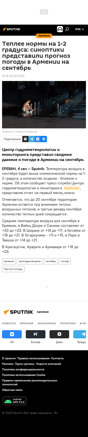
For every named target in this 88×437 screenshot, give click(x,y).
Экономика (46, 323)
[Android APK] (14, 401)
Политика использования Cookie (23, 375)
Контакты (57, 358)
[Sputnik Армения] (12, 31)
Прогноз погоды (13, 268)
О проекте (9, 358)
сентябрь (51, 261)
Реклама (7, 364)
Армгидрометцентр (30, 261)
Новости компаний (48, 364)
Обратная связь (12, 390)
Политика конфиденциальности (23, 369)
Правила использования (33, 358)
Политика (68, 323)
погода (65, 261)
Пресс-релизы (24, 364)
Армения (9, 261)
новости (9, 323)
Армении (71, 188)
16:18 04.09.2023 (13, 76)
